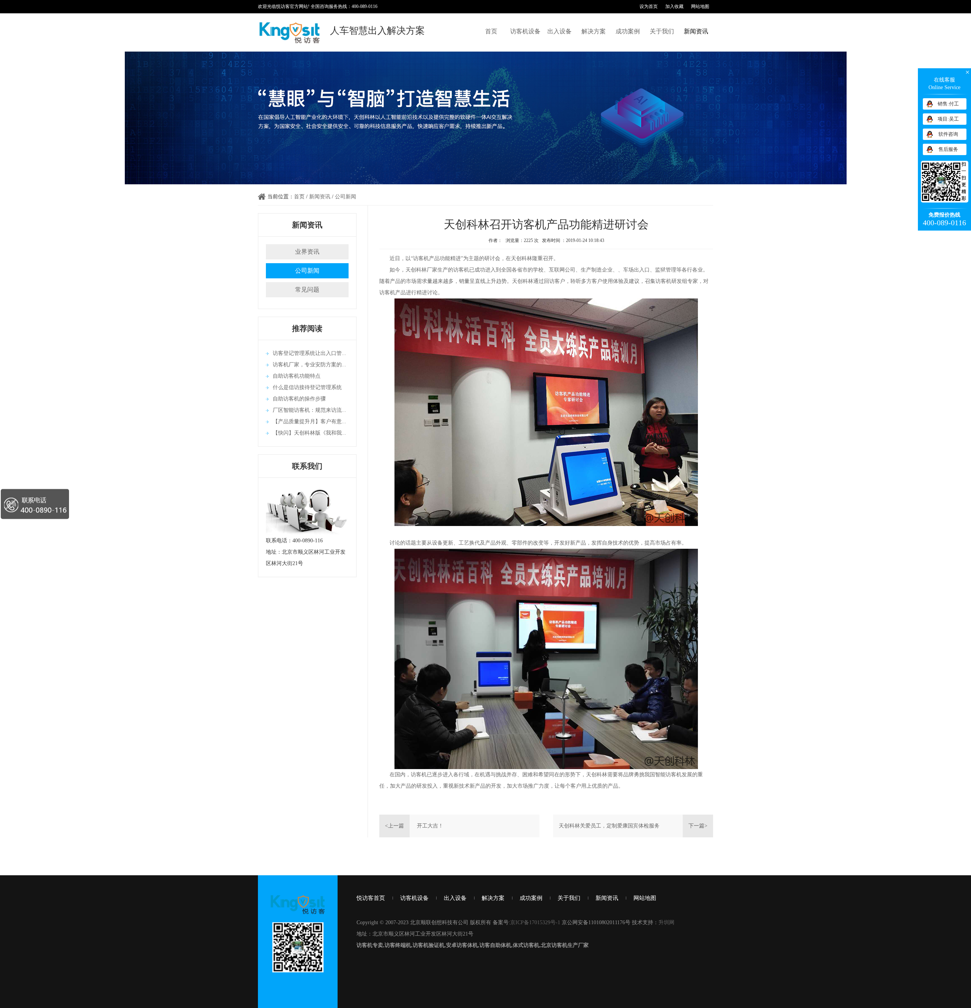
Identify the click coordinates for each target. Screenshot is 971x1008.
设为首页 (648, 6)
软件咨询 (948, 134)
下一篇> (697, 826)
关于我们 (662, 31)
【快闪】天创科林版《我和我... (309, 433)
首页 (491, 31)
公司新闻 (345, 196)
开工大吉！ (430, 826)
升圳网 (666, 922)
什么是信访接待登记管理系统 (307, 387)
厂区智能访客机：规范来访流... (309, 410)
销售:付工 (948, 104)
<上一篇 (394, 826)
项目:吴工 (948, 119)
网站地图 (700, 6)
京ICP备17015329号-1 (535, 922)
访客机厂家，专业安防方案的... (309, 364)
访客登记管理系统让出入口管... (309, 353)
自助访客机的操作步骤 (299, 399)
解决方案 (593, 31)
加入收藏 (674, 6)
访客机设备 (525, 31)
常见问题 (307, 289)
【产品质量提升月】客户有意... (309, 421)
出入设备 (559, 31)
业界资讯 (307, 251)
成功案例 (628, 31)
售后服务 (948, 149)
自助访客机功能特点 (297, 376)
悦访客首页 (371, 898)
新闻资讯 (696, 31)
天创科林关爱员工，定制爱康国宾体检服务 (609, 826)
